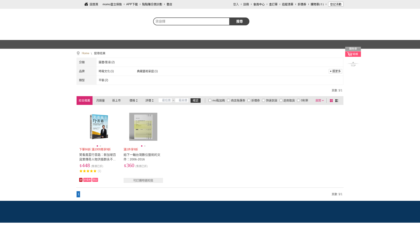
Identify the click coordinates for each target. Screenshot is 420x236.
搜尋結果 (99, 53)
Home (85, 53)
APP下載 (132, 4)
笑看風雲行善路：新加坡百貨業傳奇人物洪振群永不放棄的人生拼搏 (97, 159)
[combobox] (191, 21)
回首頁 (94, 4)
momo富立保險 (112, 4)
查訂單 (273, 4)
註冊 (246, 4)
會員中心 (259, 4)
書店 (169, 4)
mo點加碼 (218, 100)
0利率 (304, 100)
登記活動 (335, 4)
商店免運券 (238, 100)
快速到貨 (271, 100)
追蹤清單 (287, 4)
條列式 (337, 100)
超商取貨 (289, 100)
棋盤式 (332, 100)
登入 (236, 4)
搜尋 (239, 21)
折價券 (302, 4)
